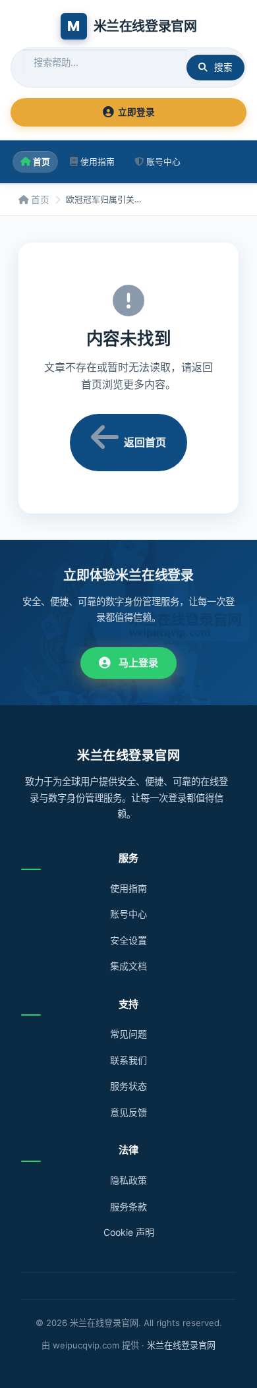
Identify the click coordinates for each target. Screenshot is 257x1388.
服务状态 (128, 1085)
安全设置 (128, 940)
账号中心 (163, 162)
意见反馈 (128, 1112)
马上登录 (138, 662)
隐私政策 (128, 1180)
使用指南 (97, 162)
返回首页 (145, 442)
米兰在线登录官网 (181, 1345)
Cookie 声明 (128, 1232)
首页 (41, 162)
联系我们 (128, 1060)
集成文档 (128, 965)
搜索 (223, 67)
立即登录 (136, 112)
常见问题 (128, 1033)
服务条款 (128, 1206)
